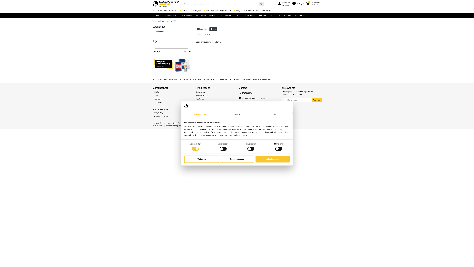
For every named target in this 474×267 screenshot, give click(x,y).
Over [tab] (274, 114)
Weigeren (202, 159)
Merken (169, 21)
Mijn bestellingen (202, 95)
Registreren (200, 92)
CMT (174, 21)
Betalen (155, 95)
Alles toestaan (272, 159)
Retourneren (157, 102)
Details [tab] (237, 114)
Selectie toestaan (237, 159)
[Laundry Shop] (165, 4)
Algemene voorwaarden (161, 116)
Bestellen (156, 92)
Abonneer (317, 100)
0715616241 (247, 93)
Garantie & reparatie (160, 109)
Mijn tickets (200, 99)
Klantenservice (158, 106)
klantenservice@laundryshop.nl (254, 98)
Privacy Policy (157, 113)
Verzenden (156, 99)
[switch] (223, 149)
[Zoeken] (261, 3)
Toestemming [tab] (200, 114)
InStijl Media (159, 126)
